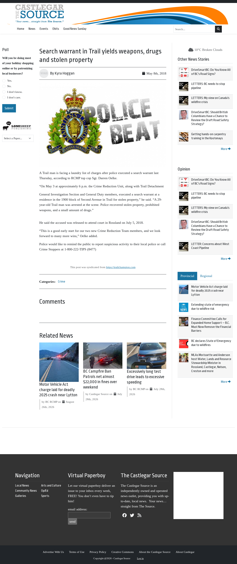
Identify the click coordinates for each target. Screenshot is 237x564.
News (32, 29)
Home (20, 29)
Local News (22, 485)
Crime (61, 281)
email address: (77, 509)
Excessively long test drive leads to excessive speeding (145, 377)
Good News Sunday (74, 29)
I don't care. (14, 97)
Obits (55, 29)
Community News (26, 490)
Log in (140, 558)
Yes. (9, 80)
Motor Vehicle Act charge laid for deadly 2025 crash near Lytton (58, 390)
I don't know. (14, 91)
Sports (45, 496)
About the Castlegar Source (155, 551)
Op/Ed (44, 490)
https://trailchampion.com (121, 267)
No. (9, 86)
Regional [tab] (206, 276)
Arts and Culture (51, 485)
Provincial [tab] (187, 276)
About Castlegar (185, 551)
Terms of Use (76, 551)
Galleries (20, 496)
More (224, 149)
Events (44, 29)
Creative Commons (122, 551)
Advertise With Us (53, 551)
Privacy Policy (98, 551)
